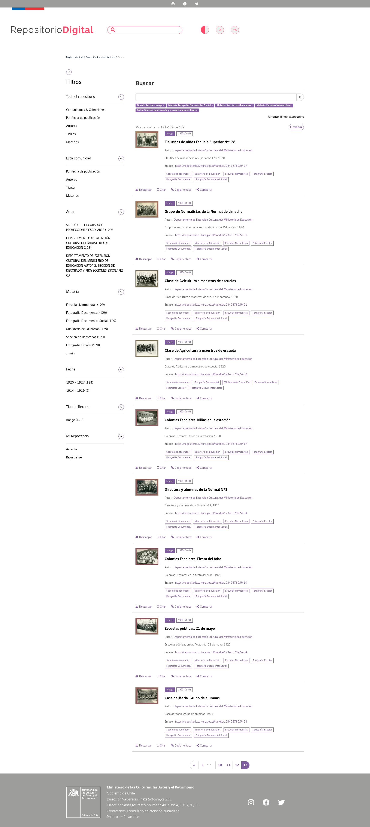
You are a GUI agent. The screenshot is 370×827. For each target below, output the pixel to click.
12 (237, 765)
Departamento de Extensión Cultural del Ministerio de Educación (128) (88, 243)
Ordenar (296, 127)
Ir (300, 97)
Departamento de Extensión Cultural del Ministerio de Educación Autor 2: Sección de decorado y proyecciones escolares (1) (95, 265)
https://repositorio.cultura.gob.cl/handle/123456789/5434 (211, 513)
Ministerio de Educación (207, 174)
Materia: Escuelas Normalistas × (274, 105)
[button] (93, 72)
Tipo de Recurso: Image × (150, 105)
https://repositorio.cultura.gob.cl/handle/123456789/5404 (211, 652)
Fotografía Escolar (262, 174)
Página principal (74, 57)
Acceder (71, 449)
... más (70, 353)
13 (245, 765)
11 (228, 765)
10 (220, 765)
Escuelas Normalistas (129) (85, 305)
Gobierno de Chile (121, 793)
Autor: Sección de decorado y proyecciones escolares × (167, 110)
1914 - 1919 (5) (77, 391)
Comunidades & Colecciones (85, 110)
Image (169, 133)
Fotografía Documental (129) (86, 313)
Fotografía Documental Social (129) (91, 321)
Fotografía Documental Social (211, 179)
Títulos (71, 134)
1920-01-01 (184, 133)
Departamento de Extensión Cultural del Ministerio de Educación (213, 150)
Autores (71, 126)
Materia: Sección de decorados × (235, 105)
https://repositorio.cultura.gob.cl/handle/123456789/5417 (211, 444)
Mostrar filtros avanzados (286, 117)
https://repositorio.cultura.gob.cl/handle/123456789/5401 (211, 304)
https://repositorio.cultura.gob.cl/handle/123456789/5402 (211, 374)
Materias (72, 142)
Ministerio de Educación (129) (87, 329)
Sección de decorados (177, 174)
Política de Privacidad (123, 816)
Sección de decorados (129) (85, 337)
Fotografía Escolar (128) (83, 345)
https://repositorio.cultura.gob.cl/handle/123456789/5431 (211, 235)
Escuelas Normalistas (236, 174)
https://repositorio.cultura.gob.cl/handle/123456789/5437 (211, 166)
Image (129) (74, 420)
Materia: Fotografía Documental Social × (190, 105)
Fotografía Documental (178, 179)
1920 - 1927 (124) (79, 382)
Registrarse (74, 457)
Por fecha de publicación (83, 118)
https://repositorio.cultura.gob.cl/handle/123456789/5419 (211, 583)
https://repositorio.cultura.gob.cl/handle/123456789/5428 (211, 721)
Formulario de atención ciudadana (153, 811)
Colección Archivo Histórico (100, 57)
